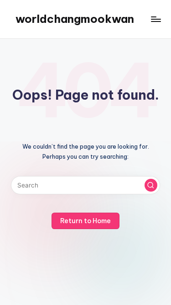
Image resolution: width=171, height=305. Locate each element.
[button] (151, 185)
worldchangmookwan (75, 19)
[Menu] (155, 18)
